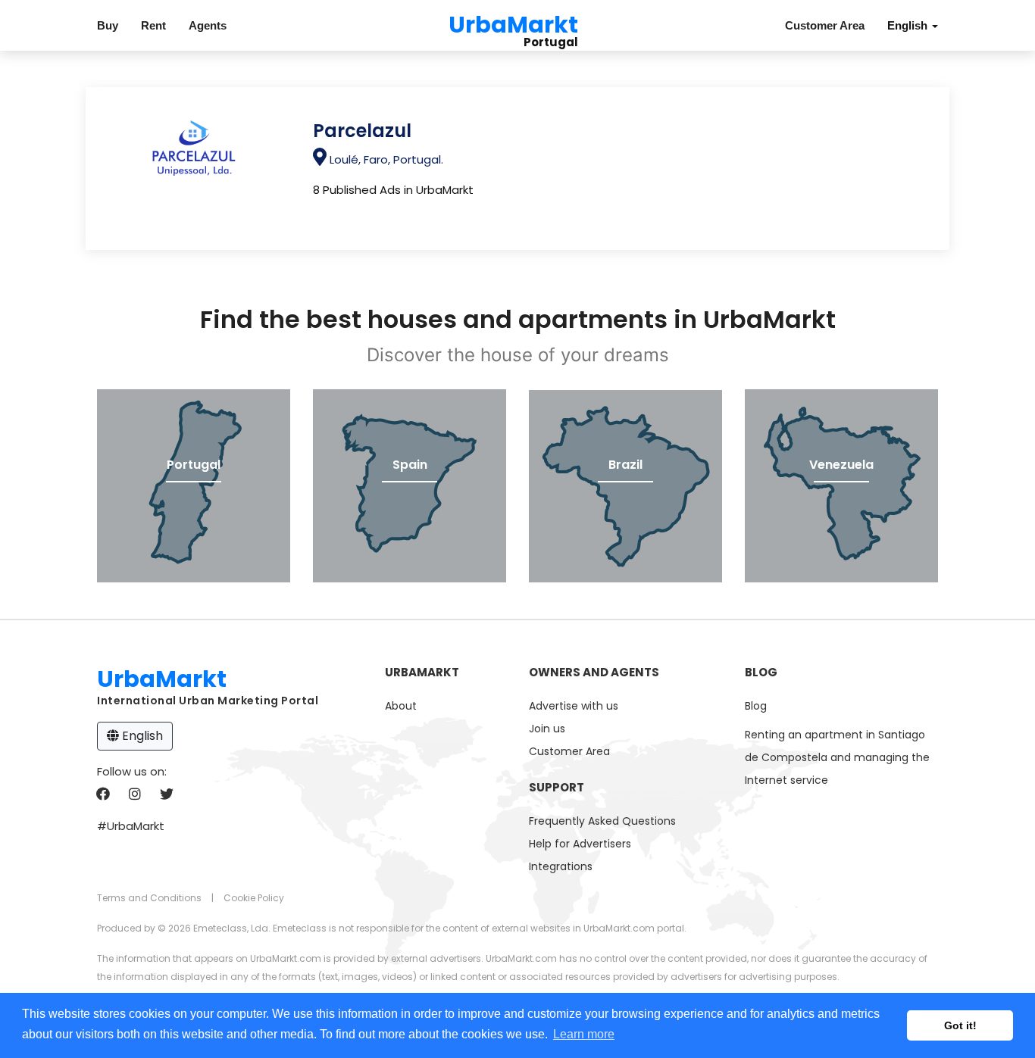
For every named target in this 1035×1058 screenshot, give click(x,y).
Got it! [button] (960, 1025)
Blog (756, 705)
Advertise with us (573, 705)
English (141, 735)
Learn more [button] (583, 1034)
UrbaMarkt (513, 22)
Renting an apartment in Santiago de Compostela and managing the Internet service (837, 757)
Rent (153, 25)
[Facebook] (102, 795)
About (401, 705)
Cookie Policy (254, 897)
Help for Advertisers (580, 843)
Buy (107, 25)
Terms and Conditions (149, 897)
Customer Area (825, 25)
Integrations (561, 866)
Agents (208, 25)
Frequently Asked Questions (602, 821)
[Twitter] (166, 795)
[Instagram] (134, 795)
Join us (547, 728)
